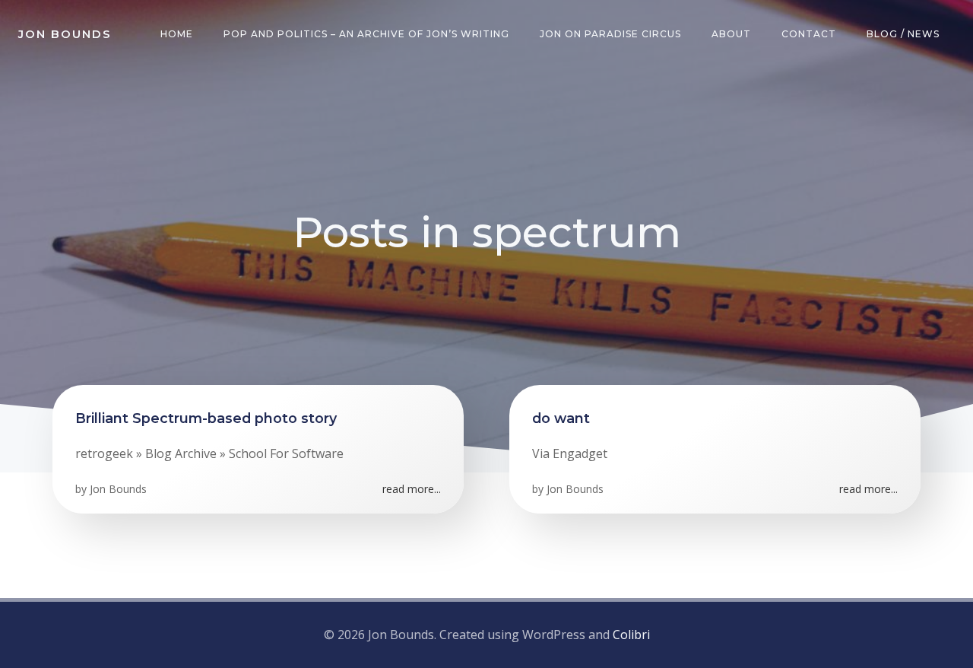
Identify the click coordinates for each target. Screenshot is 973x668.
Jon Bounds (118, 489)
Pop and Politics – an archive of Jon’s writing (366, 34)
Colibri (631, 634)
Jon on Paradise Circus (610, 34)
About (731, 34)
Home (176, 34)
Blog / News (903, 34)
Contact (808, 34)
